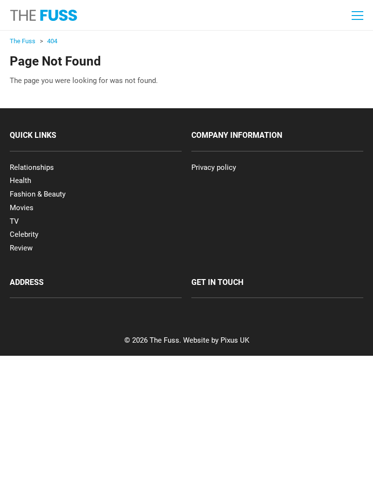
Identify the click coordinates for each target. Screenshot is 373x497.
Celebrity (24, 234)
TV (14, 221)
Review (21, 248)
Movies (22, 207)
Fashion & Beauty (38, 194)
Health (20, 180)
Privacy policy (213, 167)
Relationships (32, 167)
